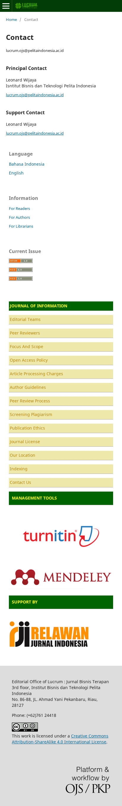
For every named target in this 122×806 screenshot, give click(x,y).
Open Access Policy (29, 360)
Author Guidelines (28, 387)
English (16, 173)
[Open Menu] (6, 6)
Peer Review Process (30, 401)
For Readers (19, 208)
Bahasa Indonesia (26, 164)
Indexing (19, 468)
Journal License (25, 441)
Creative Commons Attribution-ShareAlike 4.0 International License (60, 739)
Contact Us (20, 482)
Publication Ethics (27, 428)
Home (11, 19)
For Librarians (21, 226)
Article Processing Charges (36, 373)
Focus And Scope (26, 346)
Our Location (22, 455)
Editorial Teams (25, 319)
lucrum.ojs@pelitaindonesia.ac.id (35, 94)
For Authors (19, 217)
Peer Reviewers (25, 333)
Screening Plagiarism (31, 414)
